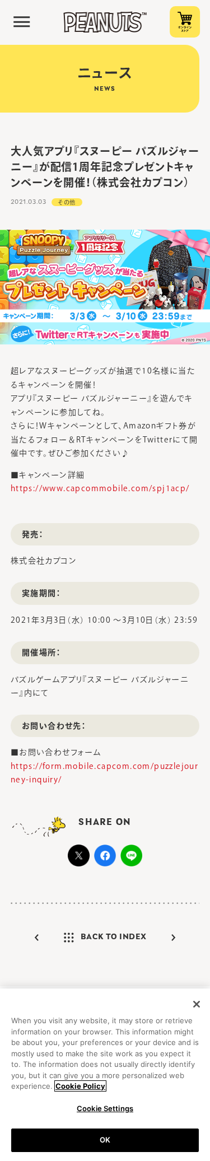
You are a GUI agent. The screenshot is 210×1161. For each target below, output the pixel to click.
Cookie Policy (80, 1085)
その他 (67, 202)
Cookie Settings (105, 1108)
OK (105, 1139)
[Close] (196, 1004)
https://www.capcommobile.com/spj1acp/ (100, 488)
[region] (105, 1075)
